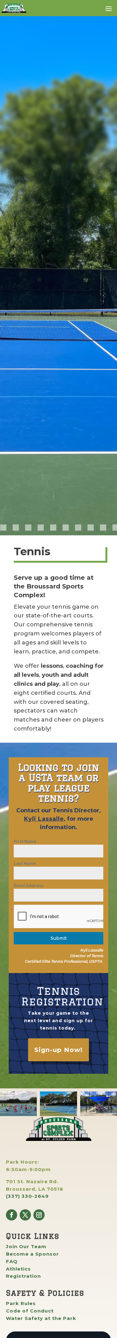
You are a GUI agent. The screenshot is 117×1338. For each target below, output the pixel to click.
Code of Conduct (30, 1311)
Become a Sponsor (32, 1254)
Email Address (28, 885)
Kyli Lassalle (44, 818)
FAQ (11, 1261)
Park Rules (21, 1303)
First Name (25, 841)
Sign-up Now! (58, 1050)
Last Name (25, 863)
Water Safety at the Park (41, 1318)
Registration (23, 1276)
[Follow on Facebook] (11, 1214)
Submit (59, 938)
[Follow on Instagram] (39, 1214)
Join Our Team (26, 1246)
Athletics (18, 1269)
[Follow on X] (25, 1214)
